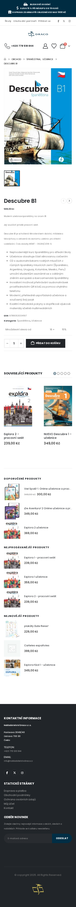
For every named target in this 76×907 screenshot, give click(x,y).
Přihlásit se (44, 21)
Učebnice (36, 320)
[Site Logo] (38, 34)
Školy (8, 21)
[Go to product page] (18, 406)
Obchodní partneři (24, 21)
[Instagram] (69, 21)
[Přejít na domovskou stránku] (5, 59)
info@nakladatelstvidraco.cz (18, 760)
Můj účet (9, 804)
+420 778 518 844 (12, 751)
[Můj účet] (45, 46)
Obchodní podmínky (17, 795)
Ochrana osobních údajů (20, 799)
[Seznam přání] (54, 46)
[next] (69, 201)
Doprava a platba (15, 791)
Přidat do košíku (48, 343)
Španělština (23, 320)
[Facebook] (58, 21)
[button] (55, 373)
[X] (64, 21)
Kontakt (8, 808)
